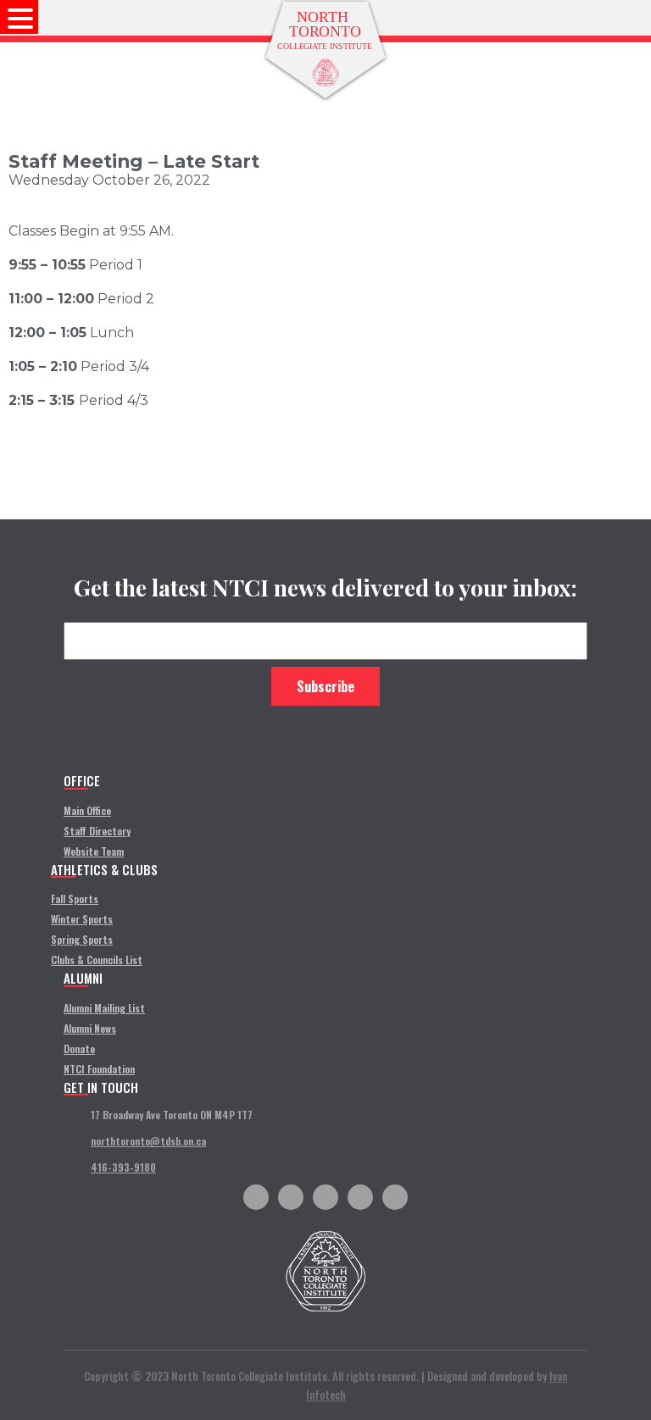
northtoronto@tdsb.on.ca (148, 1141)
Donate (79, 1048)
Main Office (87, 810)
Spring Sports (82, 939)
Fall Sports (74, 898)
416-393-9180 (123, 1167)
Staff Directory (97, 831)
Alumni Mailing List (104, 1008)
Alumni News (90, 1028)
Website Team (94, 851)
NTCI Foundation (99, 1069)
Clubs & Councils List (96, 959)
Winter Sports (82, 919)
